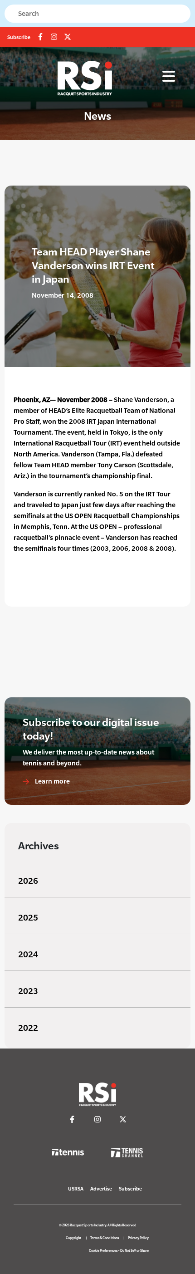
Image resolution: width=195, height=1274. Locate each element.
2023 (28, 991)
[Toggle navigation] (168, 76)
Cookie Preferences (103, 1251)
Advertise (101, 1188)
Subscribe (18, 37)
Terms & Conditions (104, 1238)
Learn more (52, 781)
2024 (28, 954)
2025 (28, 917)
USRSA (75, 1188)
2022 (28, 1028)
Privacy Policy (138, 1238)
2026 (28, 881)
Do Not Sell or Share (134, 1251)
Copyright (73, 1238)
